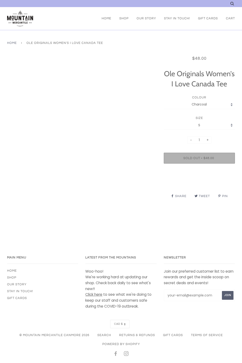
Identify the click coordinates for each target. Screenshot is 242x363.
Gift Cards (208, 18)
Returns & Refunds (137, 335)
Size (199, 118)
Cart (230, 18)
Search (104, 335)
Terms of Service (207, 335)
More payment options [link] (199, 183)
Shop (124, 18)
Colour (199, 97)
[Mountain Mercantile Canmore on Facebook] (115, 354)
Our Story (146, 18)
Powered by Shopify (121, 344)
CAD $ (118, 324)
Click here (93, 294)
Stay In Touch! (177, 18)
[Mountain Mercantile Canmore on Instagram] (126, 354)
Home (106, 18)
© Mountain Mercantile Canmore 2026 (54, 335)
